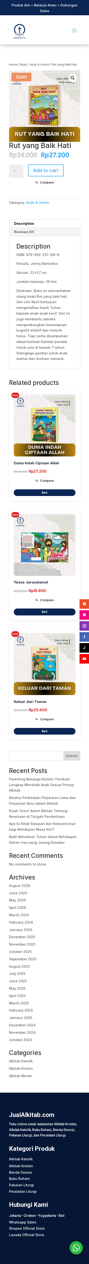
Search (72, 756)
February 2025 (21, 1010)
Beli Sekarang (44, 492)
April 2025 (17, 996)
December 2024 (22, 1025)
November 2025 (22, 944)
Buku (23, 64)
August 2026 (19, 886)
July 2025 (17, 974)
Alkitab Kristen (21, 1068)
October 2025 (20, 952)
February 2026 (21, 922)
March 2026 (19, 915)
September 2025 (22, 959)
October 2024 (20, 1040)
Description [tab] (24, 223)
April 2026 (17, 908)
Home (13, 64)
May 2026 (17, 900)
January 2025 (20, 1018)
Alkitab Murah (20, 1076)
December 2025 (22, 937)
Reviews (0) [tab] (24, 232)
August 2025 (19, 966)
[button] (72, 78)
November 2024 (22, 1032)
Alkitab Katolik (21, 1061)
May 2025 (17, 988)
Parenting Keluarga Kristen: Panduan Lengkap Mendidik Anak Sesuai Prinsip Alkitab (41, 785)
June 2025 (18, 981)
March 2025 (19, 1003)
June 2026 (18, 893)
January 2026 (20, 930)
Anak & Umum (39, 64)
